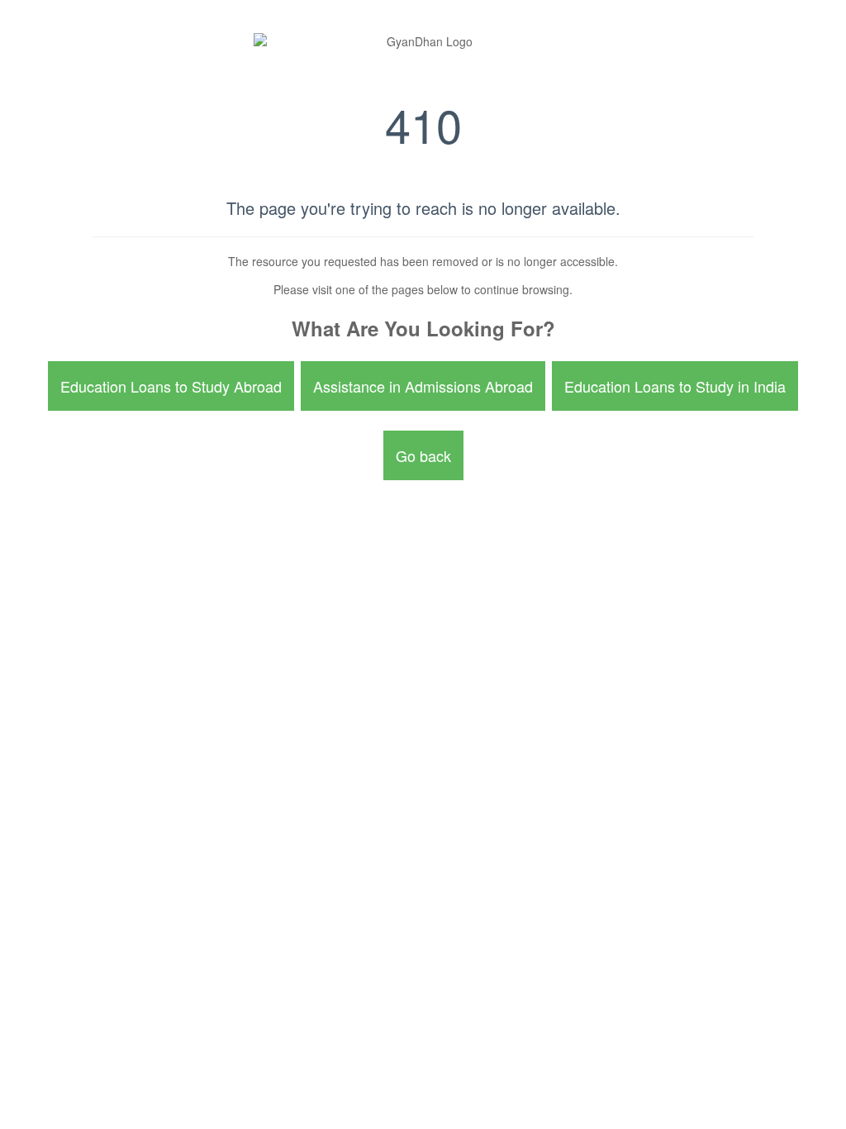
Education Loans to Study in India (675, 386)
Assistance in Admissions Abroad (423, 386)
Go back (423, 455)
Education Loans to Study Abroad (171, 386)
